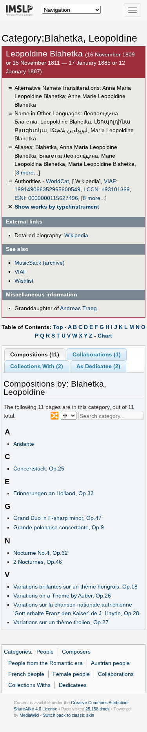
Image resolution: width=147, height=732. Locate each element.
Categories (17, 651)
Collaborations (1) (97, 354)
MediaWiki (29, 715)
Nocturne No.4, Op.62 (40, 553)
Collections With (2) (36, 366)
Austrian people (110, 663)
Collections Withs (29, 685)
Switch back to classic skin (68, 715)
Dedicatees (73, 685)
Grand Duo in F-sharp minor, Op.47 (57, 518)
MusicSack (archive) (40, 263)
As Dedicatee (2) (98, 366)
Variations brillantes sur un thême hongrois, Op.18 (75, 586)
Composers (76, 651)
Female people (71, 674)
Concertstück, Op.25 (38, 468)
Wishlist (24, 281)
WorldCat (57, 181)
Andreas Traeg (78, 308)
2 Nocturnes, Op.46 (37, 562)
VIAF (110, 181)
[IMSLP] (21, 10)
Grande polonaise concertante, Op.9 (58, 527)
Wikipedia (76, 235)
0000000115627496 (53, 198)
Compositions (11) (34, 354)
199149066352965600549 (47, 189)
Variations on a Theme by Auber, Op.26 (62, 595)
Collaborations (116, 674)
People (45, 651)
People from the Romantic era (45, 663)
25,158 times (97, 709)
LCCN (90, 189)
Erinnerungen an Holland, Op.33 (53, 493)
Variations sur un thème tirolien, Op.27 (61, 622)
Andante (23, 444)
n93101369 (116, 189)
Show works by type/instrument (57, 206)
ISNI (20, 198)
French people (26, 674)
